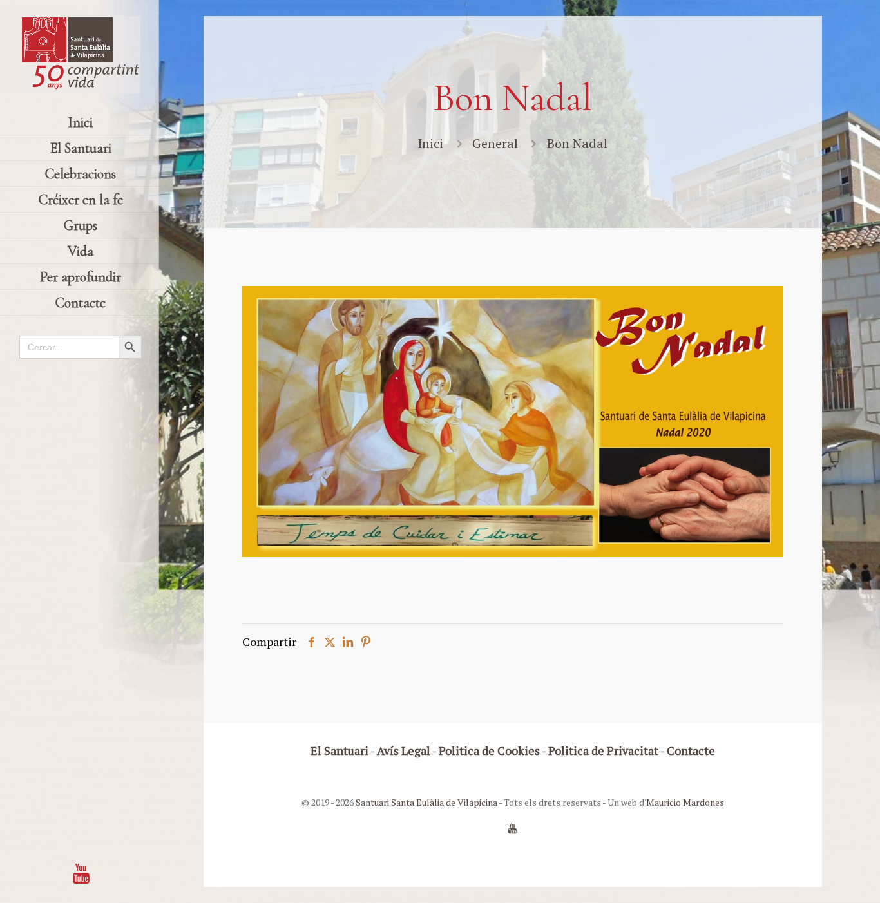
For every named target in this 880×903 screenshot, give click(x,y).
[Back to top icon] (818, 876)
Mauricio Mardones (685, 802)
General (495, 143)
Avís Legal (403, 750)
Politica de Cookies (489, 750)
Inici (430, 143)
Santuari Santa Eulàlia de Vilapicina (426, 802)
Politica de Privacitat (603, 750)
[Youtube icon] (81, 873)
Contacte (691, 750)
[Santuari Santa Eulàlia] (80, 55)
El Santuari (339, 750)
